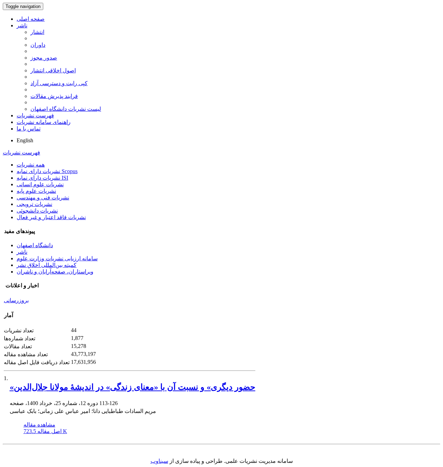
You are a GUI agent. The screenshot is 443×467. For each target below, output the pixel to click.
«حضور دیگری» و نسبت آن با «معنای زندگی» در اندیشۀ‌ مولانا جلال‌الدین (132, 387)
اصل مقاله (45, 431)
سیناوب (159, 461)
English (25, 140)
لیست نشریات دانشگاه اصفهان (65, 109)
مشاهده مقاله (39, 425)
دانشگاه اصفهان (35, 245)
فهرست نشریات (35, 115)
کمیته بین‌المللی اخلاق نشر (46, 265)
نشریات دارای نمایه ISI (42, 178)
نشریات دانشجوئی (37, 211)
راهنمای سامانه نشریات (44, 122)
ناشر (22, 25)
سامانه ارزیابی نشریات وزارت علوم (57, 258)
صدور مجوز (43, 58)
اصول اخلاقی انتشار (53, 70)
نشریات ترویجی (34, 204)
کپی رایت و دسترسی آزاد (59, 83)
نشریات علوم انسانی (40, 184)
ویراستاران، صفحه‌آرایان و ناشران (55, 272)
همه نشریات (31, 165)
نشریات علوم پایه (36, 191)
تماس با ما (28, 129)
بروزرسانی (16, 300)
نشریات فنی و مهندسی (43, 197)
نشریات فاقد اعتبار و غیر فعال (51, 217)
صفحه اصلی (31, 19)
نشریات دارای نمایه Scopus (47, 171)
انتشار (37, 32)
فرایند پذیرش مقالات (54, 96)
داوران (37, 45)
